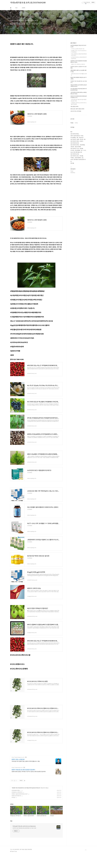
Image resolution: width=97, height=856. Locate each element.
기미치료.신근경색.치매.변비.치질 (77, 48)
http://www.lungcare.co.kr (18, 757)
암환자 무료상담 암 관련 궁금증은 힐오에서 (23, 769)
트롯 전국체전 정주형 (75, 144)
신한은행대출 (82, 144)
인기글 (76, 122)
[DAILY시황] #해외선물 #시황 (76, 152)
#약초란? (13, 797)
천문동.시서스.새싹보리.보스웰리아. (78, 64)
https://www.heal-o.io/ (17, 767)
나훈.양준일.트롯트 (74, 106)
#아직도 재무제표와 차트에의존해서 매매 (78, 160)
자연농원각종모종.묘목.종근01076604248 (28, 3)
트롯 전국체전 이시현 (75, 148)
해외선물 (72, 163)
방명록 (23, 8)
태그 (16, 8)
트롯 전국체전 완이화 (75, 143)
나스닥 (84, 150)
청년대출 (81, 148)
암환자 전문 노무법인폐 (18, 759)
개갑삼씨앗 (81, 137)
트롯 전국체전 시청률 (75, 139)
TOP (86, 850)
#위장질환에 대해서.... (16, 790)
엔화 (77, 137)
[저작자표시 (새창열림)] (24, 780)
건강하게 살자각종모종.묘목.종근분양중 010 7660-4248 (24, 828)
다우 (81, 150)
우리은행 (72, 150)
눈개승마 (81, 141)
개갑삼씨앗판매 (78, 146)
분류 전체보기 (73, 43)
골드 (85, 139)
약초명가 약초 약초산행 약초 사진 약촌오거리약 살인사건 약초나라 (26, 788)
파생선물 (81, 155)
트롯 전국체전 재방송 (75, 133)
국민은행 (81, 139)
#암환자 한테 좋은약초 (16, 795)
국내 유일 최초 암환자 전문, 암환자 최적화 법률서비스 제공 (26, 761)
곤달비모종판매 (78, 157)
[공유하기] (14, 781)
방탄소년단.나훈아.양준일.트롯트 (77, 108)
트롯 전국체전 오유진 (75, 155)
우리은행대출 (73, 137)
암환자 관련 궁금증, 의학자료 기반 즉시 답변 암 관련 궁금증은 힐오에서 (29, 771)
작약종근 (72, 157)
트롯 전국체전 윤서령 (75, 154)
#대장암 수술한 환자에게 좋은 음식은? (20, 794)
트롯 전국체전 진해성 (75, 141)
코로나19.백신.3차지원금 (76, 111)
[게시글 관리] (16, 781)
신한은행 (72, 146)
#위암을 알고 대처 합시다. (17, 792)
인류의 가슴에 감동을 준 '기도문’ (77, 135)
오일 (82, 157)
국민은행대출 (77, 150)
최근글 (72, 122)
